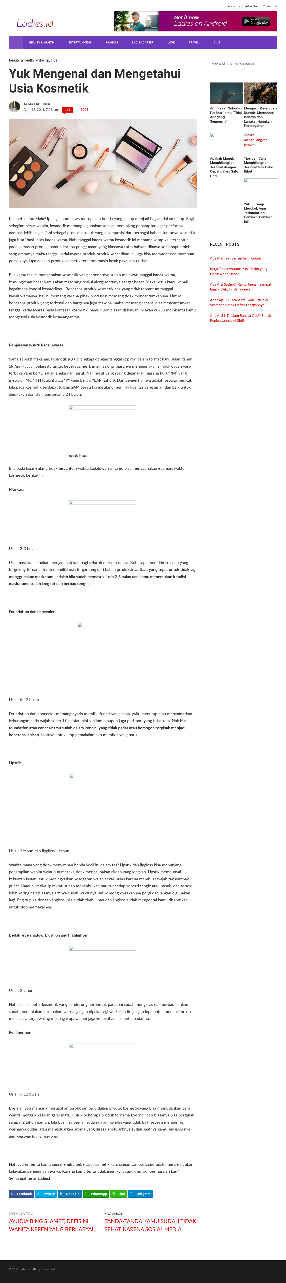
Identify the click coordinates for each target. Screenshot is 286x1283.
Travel (194, 42)
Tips (54, 60)
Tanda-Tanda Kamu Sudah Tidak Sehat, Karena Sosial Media (150, 1225)
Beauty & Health (41, 42)
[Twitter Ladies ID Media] (19, 7)
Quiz (216, 42)
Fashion (112, 42)
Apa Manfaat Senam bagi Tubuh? (235, 258)
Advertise (251, 6)
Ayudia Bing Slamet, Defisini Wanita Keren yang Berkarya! (51, 1225)
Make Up (42, 60)
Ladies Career (142, 42)
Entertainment (79, 42)
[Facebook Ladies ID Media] (12, 7)
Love (171, 42)
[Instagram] (26, 7)
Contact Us (270, 6)
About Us (234, 6)
